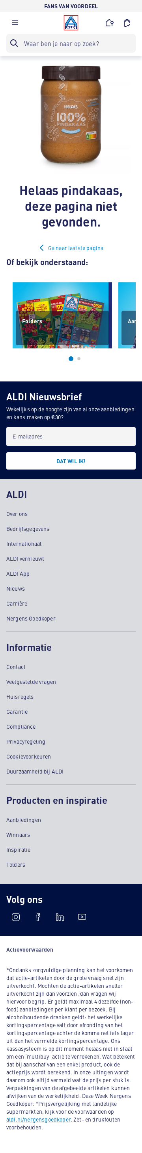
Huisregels (20, 696)
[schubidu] (37, 917)
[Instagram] (15, 917)
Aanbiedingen (23, 819)
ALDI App (18, 573)
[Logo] (71, 23)
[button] (15, 24)
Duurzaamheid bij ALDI (35, 771)
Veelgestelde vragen (31, 681)
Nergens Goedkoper (31, 618)
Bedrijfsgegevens (28, 528)
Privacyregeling (25, 741)
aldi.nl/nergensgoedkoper (38, 1119)
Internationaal (23, 543)
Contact (16, 666)
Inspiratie (18, 849)
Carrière (16, 603)
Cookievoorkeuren (28, 756)
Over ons (17, 514)
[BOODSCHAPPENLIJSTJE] (127, 23)
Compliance (21, 726)
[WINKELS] (109, 23)
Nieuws (15, 588)
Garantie (17, 711)
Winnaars (18, 834)
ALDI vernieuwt (25, 558)
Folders (15, 864)
